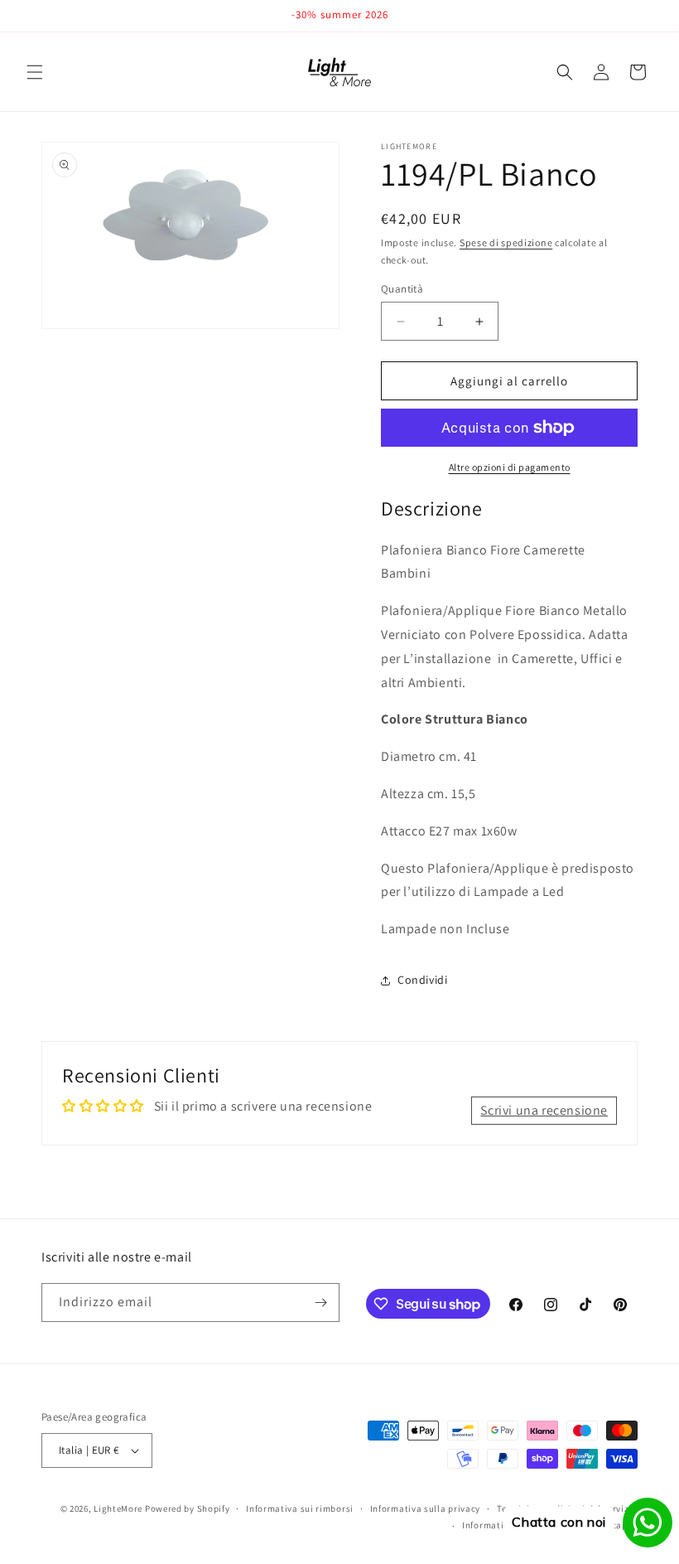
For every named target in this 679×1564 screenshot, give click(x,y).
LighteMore (118, 1508)
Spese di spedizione (506, 242)
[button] (35, 72)
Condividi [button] (422, 979)
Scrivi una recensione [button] (544, 1110)
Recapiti (619, 1525)
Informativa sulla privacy (425, 1508)
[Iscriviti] (320, 1302)
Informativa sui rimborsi (300, 1508)
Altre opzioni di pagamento (510, 467)
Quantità (402, 289)
